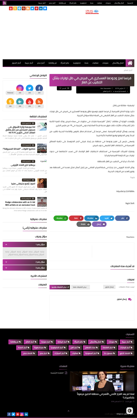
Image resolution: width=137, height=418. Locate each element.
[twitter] (32, 8)
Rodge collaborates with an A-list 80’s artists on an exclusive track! (20, 203)
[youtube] (11, 8)
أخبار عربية (41, 3)
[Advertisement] (92, 36)
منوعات (108, 3)
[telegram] (19, 8)
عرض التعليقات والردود (59, 287)
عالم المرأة (73, 3)
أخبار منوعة (45, 341)
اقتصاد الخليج (125, 353)
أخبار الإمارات (125, 347)
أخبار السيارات (59, 353)
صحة (91, 3)
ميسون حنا (108, 353)
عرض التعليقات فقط (80, 287)
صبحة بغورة (39, 347)
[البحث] (5, 3)
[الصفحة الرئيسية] (130, 63)
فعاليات (99, 3)
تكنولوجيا (83, 3)
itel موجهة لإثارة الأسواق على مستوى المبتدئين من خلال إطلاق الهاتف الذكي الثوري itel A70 (20, 129)
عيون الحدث (128, 401)
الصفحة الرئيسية (120, 91)
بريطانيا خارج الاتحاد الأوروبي (23, 165)
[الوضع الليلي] (129, 410)
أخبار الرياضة (62, 341)
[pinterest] (36, 8)
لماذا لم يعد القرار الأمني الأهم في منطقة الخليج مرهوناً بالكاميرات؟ (105, 396)
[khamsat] (15, 8)
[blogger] (28, 8)
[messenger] (45, 8)
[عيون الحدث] (92, 12)
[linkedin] (41, 8)
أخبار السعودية (91, 353)
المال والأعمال (119, 3)
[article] (72, 251)
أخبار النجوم (16, 63)
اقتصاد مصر (28, 353)
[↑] (68, 411)
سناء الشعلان (90, 347)
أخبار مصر (52, 3)
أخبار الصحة (22, 347)
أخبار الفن (74, 347)
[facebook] (9, 414)
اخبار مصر (43, 353)
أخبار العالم (128, 70)
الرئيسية (130, 3)
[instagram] (22, 414)
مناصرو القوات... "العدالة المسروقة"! (19, 149)
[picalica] (5, 414)
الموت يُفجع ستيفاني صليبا (23, 184)
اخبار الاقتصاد (108, 347)
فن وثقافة (62, 3)
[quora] (24, 8)
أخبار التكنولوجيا (57, 347)
